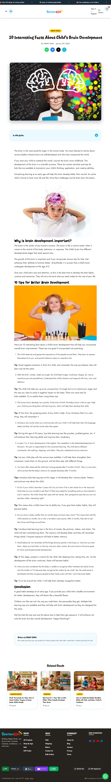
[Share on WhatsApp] (47, 50)
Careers (70, 747)
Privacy (69, 751)
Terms (69, 754)
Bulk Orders (49, 754)
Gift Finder (27, 751)
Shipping (48, 743)
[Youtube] (97, 741)
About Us (70, 740)
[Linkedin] (101, 741)
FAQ (46, 740)
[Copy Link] (64, 50)
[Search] (10, 11)
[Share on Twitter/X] (58, 50)
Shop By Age (28, 743)
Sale (25, 747)
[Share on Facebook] (52, 50)
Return (47, 747)
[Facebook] (90, 741)
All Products (28, 740)
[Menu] (6, 11)
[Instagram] (94, 741)
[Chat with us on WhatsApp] (105, 776)
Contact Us (49, 751)
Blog (68, 743)
